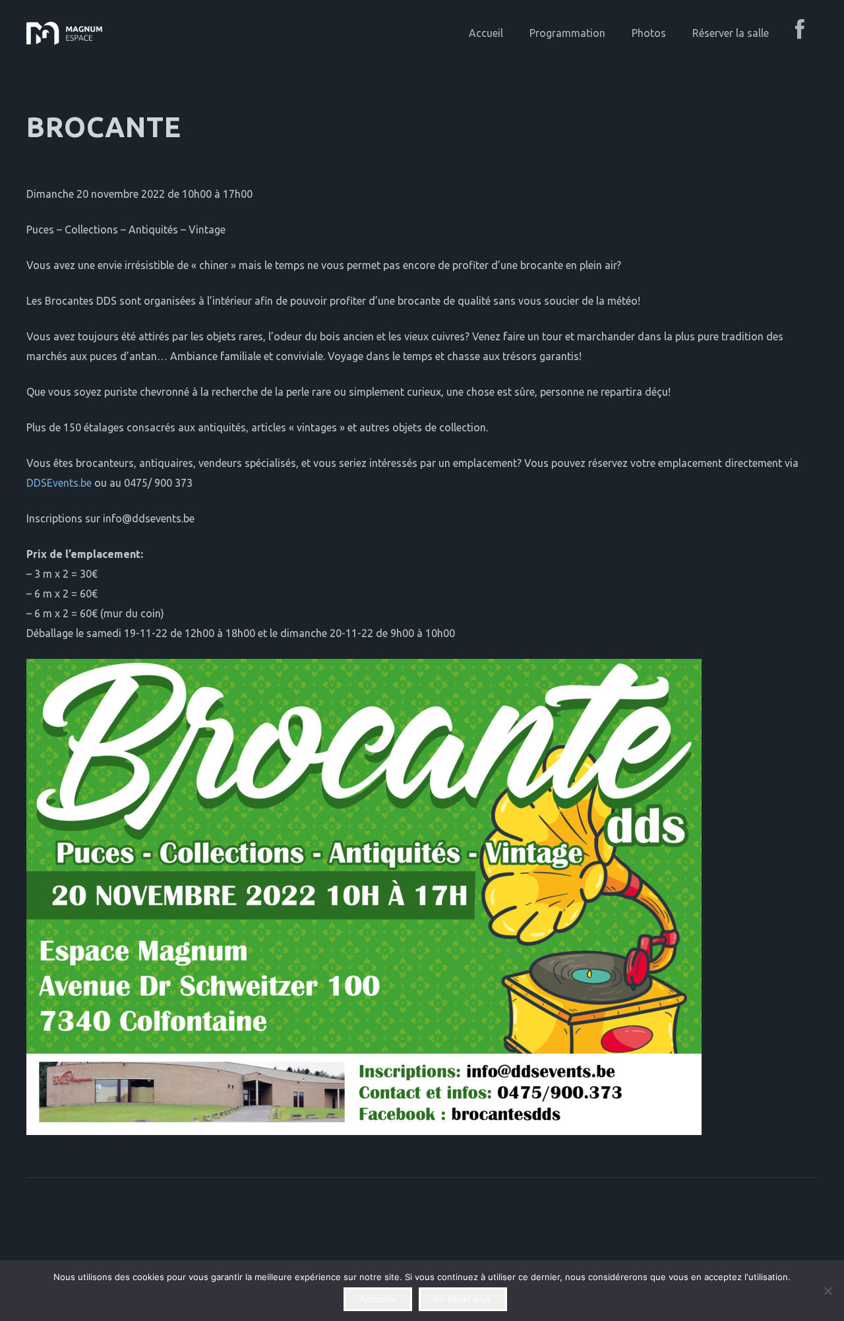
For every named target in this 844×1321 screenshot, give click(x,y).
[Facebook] (800, 32)
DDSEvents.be (59, 483)
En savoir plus (462, 1298)
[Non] (827, 1290)
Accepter (378, 1298)
